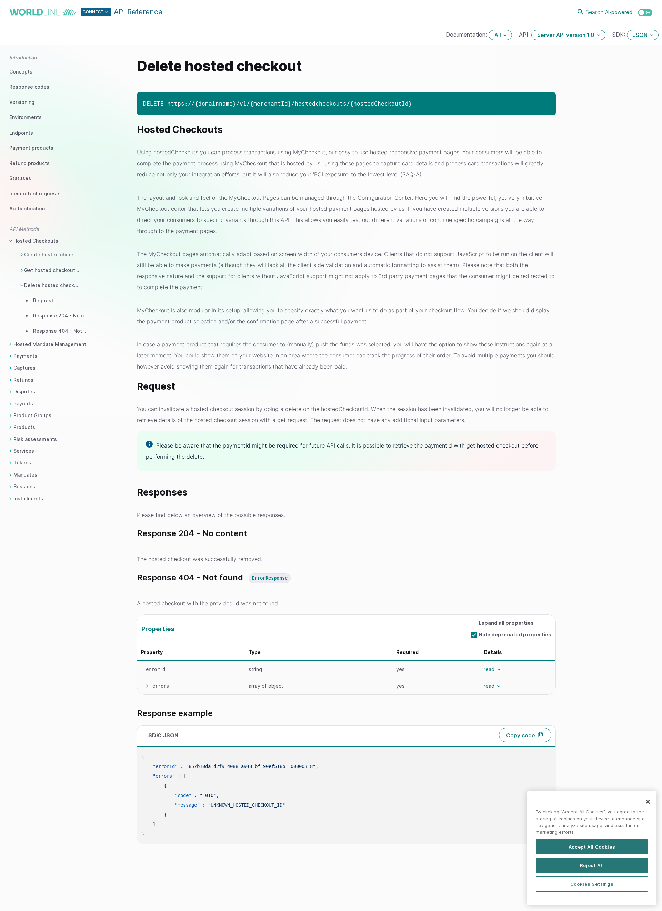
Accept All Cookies (592, 847)
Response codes (29, 87)
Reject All (592, 865)
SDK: (619, 34)
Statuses (20, 178)
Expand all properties (506, 623)
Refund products (29, 163)
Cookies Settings (592, 884)
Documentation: (467, 34)
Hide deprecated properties (515, 634)
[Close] (647, 801)
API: (525, 34)
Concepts (20, 72)
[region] (591, 848)
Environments (25, 117)
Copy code (520, 735)
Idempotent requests (35, 193)
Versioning (21, 102)
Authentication (27, 209)
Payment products (31, 148)
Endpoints (21, 133)
